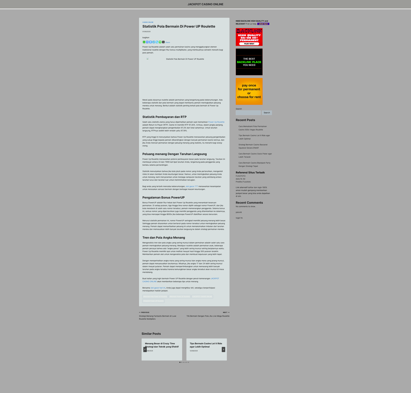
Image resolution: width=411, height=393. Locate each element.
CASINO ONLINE (147, 22)
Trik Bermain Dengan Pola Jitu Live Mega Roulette (208, 314)
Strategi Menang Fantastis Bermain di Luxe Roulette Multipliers (157, 316)
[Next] (223, 349)
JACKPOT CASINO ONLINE (202, 296)
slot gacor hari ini (158, 288)
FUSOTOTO (241, 176)
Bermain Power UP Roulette (180, 296)
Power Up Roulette (216, 122)
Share (167, 42)
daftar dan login (255, 187)
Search (239, 109)
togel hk (239, 218)
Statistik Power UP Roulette (153, 301)
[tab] (179, 362)
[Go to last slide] (145, 349)
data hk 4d (240, 179)
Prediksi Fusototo (243, 182)
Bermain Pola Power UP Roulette (155, 296)
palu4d (239, 212)
